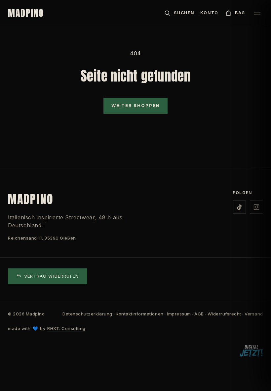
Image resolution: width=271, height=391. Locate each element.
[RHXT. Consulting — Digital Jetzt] (251, 351)
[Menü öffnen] (257, 13)
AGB (199, 313)
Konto (209, 12)
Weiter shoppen (135, 105)
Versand (254, 313)
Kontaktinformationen (139, 313)
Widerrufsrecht (224, 313)
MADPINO (26, 13)
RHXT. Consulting (66, 328)
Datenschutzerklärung (87, 313)
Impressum (179, 313)
